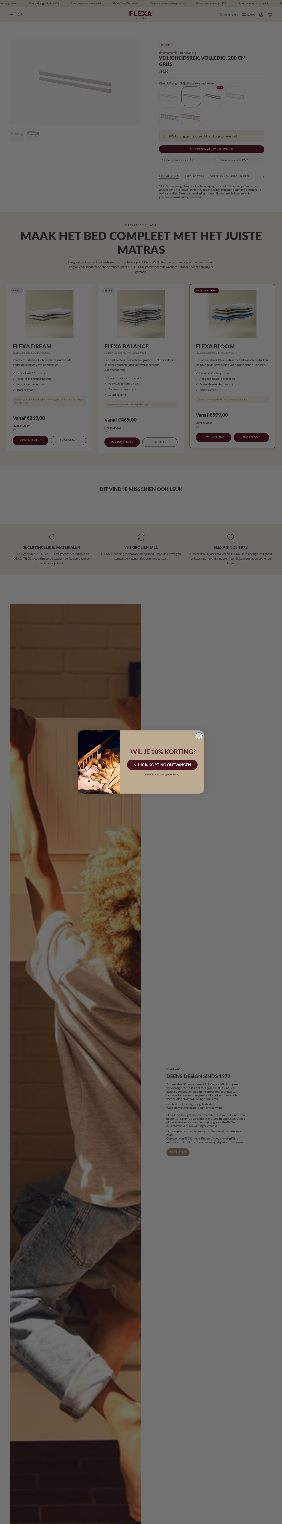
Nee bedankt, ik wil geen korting (162, 774)
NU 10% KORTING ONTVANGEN (162, 764)
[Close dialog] (199, 735)
